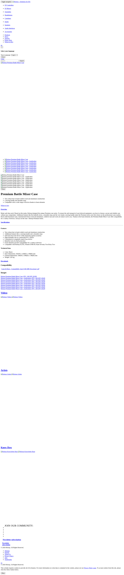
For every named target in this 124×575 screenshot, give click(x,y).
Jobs (6, 558)
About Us (8, 554)
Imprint (7, 552)
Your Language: (6, 55)
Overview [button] (4, 209)
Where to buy (5, 205)
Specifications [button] (5, 222)
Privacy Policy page (90, 568)
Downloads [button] (4, 261)
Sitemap (7, 551)
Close (3, 57)
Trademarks (8, 559)
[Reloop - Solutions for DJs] (21, 2)
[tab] (62, 209)
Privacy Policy (9, 556)
